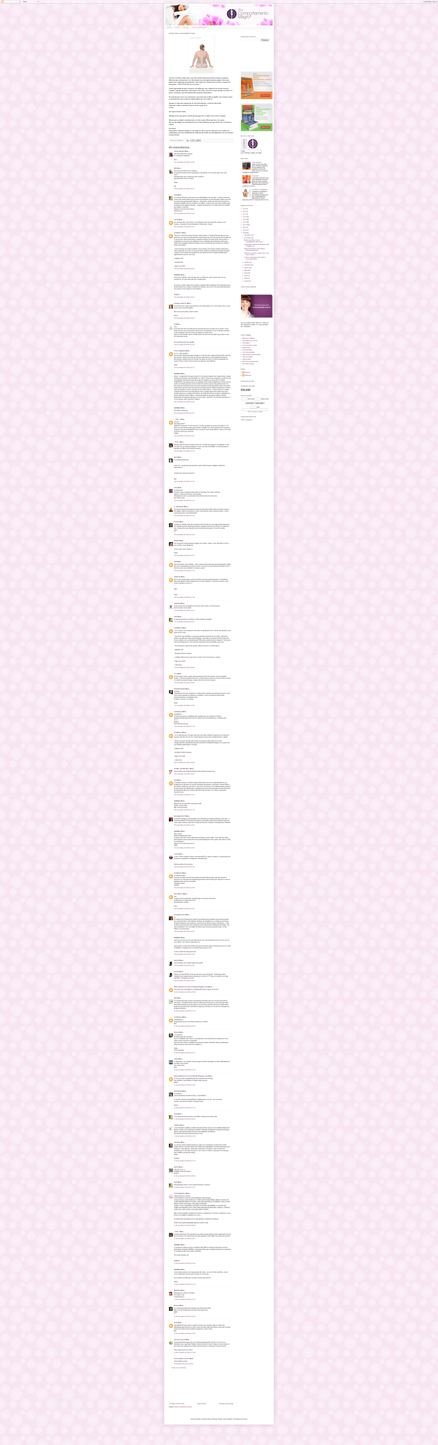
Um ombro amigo (248, 364)
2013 (244, 225)
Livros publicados (199, 27)
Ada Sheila (178, 1091)
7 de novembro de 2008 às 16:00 (184, 705)
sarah (176, 219)
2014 (244, 222)
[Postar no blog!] (193, 140)
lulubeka (177, 1290)
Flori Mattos (178, 894)
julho (246, 270)
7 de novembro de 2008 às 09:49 (184, 682)
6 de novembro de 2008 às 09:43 (184, 402)
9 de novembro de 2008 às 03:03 (184, 848)
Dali (175, 561)
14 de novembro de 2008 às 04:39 (185, 1316)
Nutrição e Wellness (248, 338)
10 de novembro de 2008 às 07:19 (185, 1011)
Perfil (177, 27)
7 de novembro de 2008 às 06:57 (184, 622)
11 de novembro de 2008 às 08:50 (185, 1119)
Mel (175, 998)
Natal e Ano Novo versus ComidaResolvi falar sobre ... (254, 240)
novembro (248, 238)
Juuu (175, 457)
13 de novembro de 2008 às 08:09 (185, 1225)
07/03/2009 (255, 176)
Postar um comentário (179, 1368)
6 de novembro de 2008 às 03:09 (184, 213)
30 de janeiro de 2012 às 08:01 (183, 1364)
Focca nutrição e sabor (249, 345)
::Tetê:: (176, 442)
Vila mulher (246, 343)
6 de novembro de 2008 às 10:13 (184, 436)
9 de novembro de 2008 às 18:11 (184, 965)
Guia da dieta (246, 359)
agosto (246, 267)
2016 (244, 217)
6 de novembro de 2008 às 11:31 (184, 500)
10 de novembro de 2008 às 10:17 (185, 1053)
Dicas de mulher (247, 357)
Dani (175, 195)
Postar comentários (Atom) (183, 1407)
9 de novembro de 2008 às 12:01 (184, 908)
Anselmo (177, 1142)
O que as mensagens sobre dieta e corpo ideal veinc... (255, 258)
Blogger (244, 1419)
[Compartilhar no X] (195, 140)
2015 (244, 219)
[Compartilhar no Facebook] (198, 140)
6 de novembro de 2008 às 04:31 (184, 318)
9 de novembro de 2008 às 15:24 (184, 954)
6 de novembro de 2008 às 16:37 (184, 555)
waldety (177, 1125)
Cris (175, 673)
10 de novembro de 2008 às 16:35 (185, 1070)
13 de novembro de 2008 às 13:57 (185, 1299)
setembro (247, 265)
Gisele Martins (179, 151)
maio (246, 275)
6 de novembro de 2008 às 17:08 (184, 597)
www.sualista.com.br (181, 1358)
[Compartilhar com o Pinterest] (200, 140)
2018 (244, 211)
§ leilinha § (178, 233)
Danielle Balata (179, 689)
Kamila (176, 540)
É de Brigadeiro (179, 1193)
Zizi (175, 780)
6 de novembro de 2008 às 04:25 (184, 297)
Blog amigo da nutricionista (251, 354)
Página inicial (201, 1403)
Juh (175, 168)
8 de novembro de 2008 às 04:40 (184, 762)
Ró (175, 324)
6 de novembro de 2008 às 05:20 (184, 344)
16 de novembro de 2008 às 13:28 (185, 1352)
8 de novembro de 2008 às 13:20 (184, 774)
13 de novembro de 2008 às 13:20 (185, 1284)
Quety (176, 1167)
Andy (176, 1322)
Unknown (177, 577)
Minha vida (246, 347)
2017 (244, 214)
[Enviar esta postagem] (187, 140)
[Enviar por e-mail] (191, 140)
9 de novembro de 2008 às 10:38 (184, 888)
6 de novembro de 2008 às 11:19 (184, 481)
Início (169, 27)
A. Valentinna (179, 506)
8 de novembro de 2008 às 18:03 (184, 825)
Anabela (177, 603)
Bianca (176, 1032)
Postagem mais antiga (226, 1403)
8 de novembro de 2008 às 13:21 (184, 795)
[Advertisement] (201, 1386)
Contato (186, 27)
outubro (247, 262)
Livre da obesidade (248, 352)
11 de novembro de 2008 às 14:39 (185, 1136)
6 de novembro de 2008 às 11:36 (184, 515)
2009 (244, 230)
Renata (176, 522)
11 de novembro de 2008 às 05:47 (185, 1085)
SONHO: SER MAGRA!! (181, 768)
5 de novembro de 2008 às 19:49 (184, 162)
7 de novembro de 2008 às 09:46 (184, 667)
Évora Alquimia (179, 351)
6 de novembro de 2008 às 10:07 (184, 413)
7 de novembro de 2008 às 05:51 (184, 610)
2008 (244, 233)
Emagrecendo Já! (180, 303)
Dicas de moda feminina (250, 361)
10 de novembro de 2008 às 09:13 (185, 1026)
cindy (176, 1059)
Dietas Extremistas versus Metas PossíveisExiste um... (254, 249)
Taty (175, 487)
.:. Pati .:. (177, 419)
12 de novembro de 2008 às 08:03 (185, 1176)
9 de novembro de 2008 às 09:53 (184, 867)
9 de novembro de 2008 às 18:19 (184, 980)
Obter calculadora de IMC (255, 411)
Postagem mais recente (176, 1403)
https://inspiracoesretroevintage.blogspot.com (191, 987)
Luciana (247, 372)
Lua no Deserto (179, 1339)
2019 (244, 209)
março (246, 281)
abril (246, 278)
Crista (176, 854)
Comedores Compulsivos (259, 189)
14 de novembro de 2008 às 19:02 (185, 1333)
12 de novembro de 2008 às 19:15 (185, 1187)
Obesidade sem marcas (249, 340)
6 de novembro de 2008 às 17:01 (184, 570)
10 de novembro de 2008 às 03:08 (185, 992)
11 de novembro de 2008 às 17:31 (185, 1161)
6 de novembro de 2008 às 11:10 (184, 451)
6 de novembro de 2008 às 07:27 (184, 367)
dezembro (247, 235)
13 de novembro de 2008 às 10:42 (185, 1263)
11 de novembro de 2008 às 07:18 (185, 1108)
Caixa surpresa (256, 162)
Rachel (176, 960)
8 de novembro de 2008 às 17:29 (184, 810)
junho (246, 273)
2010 (244, 227)
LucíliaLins (178, 711)
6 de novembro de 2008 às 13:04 (184, 534)
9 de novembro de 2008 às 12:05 (184, 931)
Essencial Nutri (247, 350)
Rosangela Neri (179, 816)
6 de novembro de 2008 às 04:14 (184, 268)
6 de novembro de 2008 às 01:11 (184, 189)
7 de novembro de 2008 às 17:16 (184, 726)
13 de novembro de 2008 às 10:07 (185, 1238)
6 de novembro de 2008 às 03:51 (184, 227)
